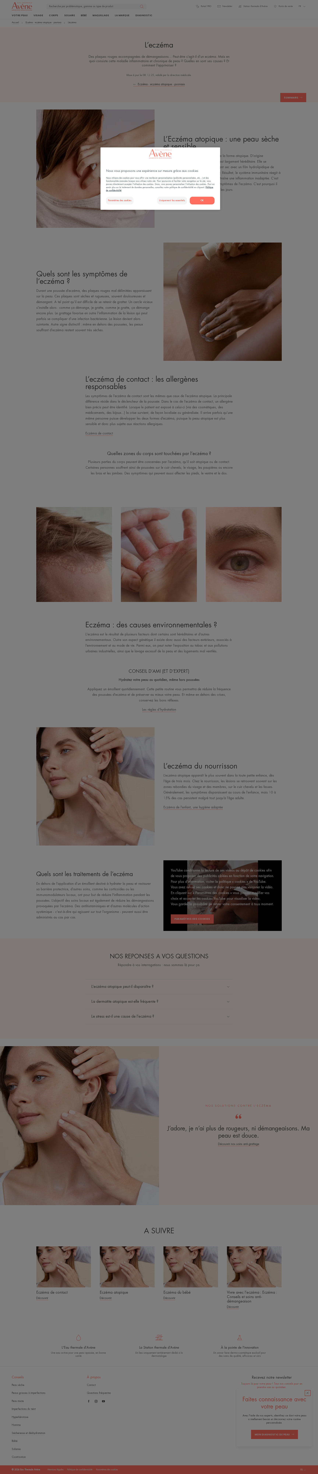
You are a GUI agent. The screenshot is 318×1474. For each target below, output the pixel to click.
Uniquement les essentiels (172, 200)
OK (202, 200)
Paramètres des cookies (119, 200)
